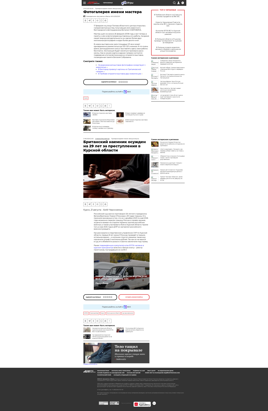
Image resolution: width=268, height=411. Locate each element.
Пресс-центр (151, 370)
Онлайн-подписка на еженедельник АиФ (110, 373)
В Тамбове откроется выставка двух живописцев (119, 74)
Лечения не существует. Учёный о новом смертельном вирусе (171, 163)
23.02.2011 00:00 (88, 8)
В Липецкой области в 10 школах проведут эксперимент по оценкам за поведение (168, 41)
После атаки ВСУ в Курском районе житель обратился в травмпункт (134, 329)
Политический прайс (104, 375)
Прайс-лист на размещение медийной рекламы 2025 (162, 373)
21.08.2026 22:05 (88, 138)
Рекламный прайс (103, 370)
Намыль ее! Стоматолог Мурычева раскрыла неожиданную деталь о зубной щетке (171, 171)
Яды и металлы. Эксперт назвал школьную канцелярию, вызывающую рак (170, 90)
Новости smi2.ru (90, 364)
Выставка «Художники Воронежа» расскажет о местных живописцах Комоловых (103, 121)
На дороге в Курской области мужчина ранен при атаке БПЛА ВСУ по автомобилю (102, 329)
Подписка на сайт (139, 370)
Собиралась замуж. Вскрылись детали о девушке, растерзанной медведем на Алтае (171, 62)
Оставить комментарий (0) (134, 297)
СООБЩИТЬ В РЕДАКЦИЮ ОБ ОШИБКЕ (125, 375)
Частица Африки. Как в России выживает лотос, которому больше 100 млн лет (171, 83)
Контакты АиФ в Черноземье (121, 370)
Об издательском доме (165, 370)
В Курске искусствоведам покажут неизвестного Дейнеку (102, 127)
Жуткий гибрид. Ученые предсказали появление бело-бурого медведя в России (172, 69)
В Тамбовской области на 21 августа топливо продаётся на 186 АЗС (168, 15)
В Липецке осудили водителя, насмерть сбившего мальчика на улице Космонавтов (168, 49)
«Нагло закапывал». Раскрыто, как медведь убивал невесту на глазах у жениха (172, 150)
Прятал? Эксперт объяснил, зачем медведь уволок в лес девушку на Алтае (171, 178)
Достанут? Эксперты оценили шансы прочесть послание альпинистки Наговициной (172, 76)
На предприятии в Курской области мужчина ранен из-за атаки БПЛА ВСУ (102, 336)
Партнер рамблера (126, 403)
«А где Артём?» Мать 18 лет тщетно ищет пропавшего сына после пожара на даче (171, 96)
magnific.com (87, 199)
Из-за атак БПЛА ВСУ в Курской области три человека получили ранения (167, 32)
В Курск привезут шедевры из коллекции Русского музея (135, 114)
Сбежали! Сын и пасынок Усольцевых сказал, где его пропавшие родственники (172, 157)
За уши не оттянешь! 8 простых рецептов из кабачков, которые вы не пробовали (172, 143)
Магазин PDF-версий (133, 373)
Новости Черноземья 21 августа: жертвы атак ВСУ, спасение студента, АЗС (168, 24)
